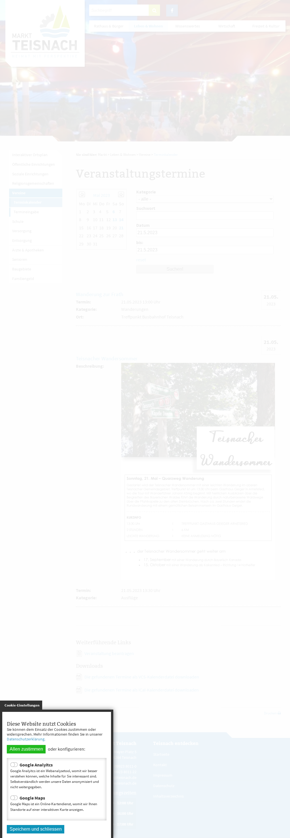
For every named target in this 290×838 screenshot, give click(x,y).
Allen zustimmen (26, 749)
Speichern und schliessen (36, 829)
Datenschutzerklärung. (26, 739)
